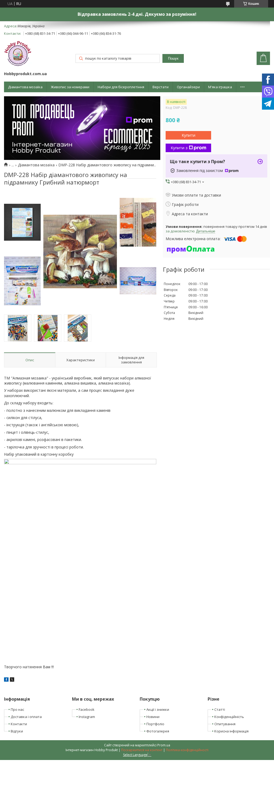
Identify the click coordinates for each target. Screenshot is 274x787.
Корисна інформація (231, 731)
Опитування (224, 723)
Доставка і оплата (26, 716)
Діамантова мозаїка (25, 87)
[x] (12, 680)
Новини (152, 716)
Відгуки (17, 731)
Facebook (86, 709)
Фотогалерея (157, 731)
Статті (219, 709)
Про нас (17, 709)
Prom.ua (163, 745)
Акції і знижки (157, 709)
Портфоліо (155, 723)
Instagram (87, 716)
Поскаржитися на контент (141, 750)
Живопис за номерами (70, 87)
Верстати (161, 87)
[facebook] (6, 680)
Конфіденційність (229, 716)
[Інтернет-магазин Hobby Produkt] (18, 54)
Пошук (173, 58)
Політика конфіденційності (187, 750)
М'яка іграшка (220, 87)
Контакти (19, 723)
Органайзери (188, 87)
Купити (188, 135)
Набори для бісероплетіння (121, 87)
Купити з (179, 147)
